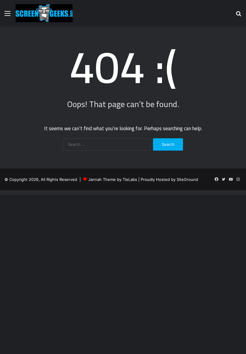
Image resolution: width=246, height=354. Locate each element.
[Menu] (7, 15)
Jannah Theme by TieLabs (112, 179)
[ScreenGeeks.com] (44, 13)
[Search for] (239, 15)
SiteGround (187, 179)
